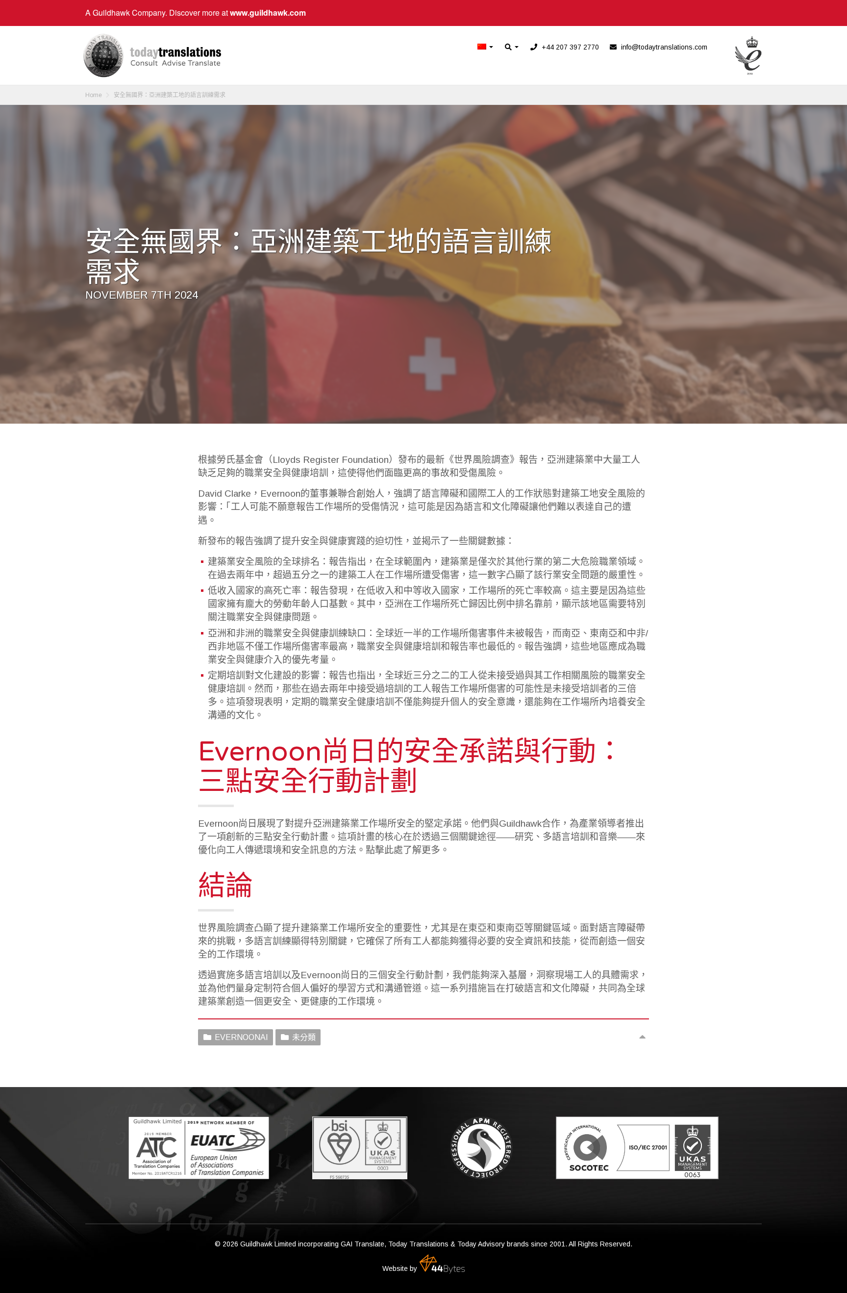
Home (93, 95)
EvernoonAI (241, 1037)
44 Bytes (442, 1264)
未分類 (304, 1037)
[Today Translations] (152, 55)
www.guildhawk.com (268, 12)
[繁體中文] (485, 47)
